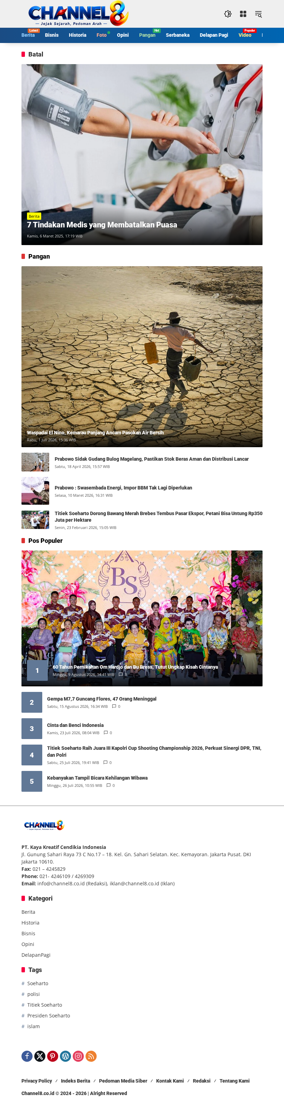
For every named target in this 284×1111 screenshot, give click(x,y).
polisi (33, 994)
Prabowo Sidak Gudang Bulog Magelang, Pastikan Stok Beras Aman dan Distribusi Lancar (152, 459)
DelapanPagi (36, 955)
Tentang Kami (235, 1081)
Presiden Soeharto (48, 1015)
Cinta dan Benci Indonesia (75, 725)
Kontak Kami (170, 1081)
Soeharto (37, 983)
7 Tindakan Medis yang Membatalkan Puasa (102, 224)
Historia (30, 922)
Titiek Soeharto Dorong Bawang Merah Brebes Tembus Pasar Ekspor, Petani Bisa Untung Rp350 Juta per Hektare (159, 517)
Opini (27, 944)
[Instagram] (78, 1056)
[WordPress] (65, 1056)
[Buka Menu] (243, 14)
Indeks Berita (75, 1081)
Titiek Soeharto (44, 1004)
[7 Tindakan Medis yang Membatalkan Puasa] (142, 154)
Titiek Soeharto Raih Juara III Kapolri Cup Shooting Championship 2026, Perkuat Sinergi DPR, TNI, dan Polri (154, 751)
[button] (228, 14)
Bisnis (28, 933)
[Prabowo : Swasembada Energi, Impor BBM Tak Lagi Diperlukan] (35, 491)
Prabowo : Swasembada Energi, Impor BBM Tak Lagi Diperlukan (123, 488)
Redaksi (202, 1081)
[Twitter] (39, 1056)
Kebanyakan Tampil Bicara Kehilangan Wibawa (97, 778)
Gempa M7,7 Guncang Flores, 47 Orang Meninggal (102, 699)
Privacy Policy (36, 1081)
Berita (34, 216)
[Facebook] (27, 1056)
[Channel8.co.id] (76, 13)
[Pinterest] (52, 1056)
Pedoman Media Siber (123, 1081)
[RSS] (91, 1056)
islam (33, 1026)
